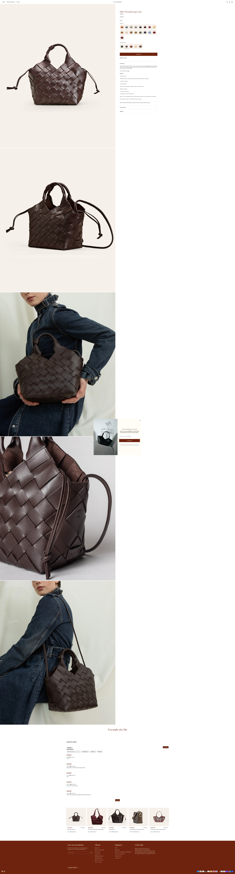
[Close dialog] (140, 420)
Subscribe (129, 440)
